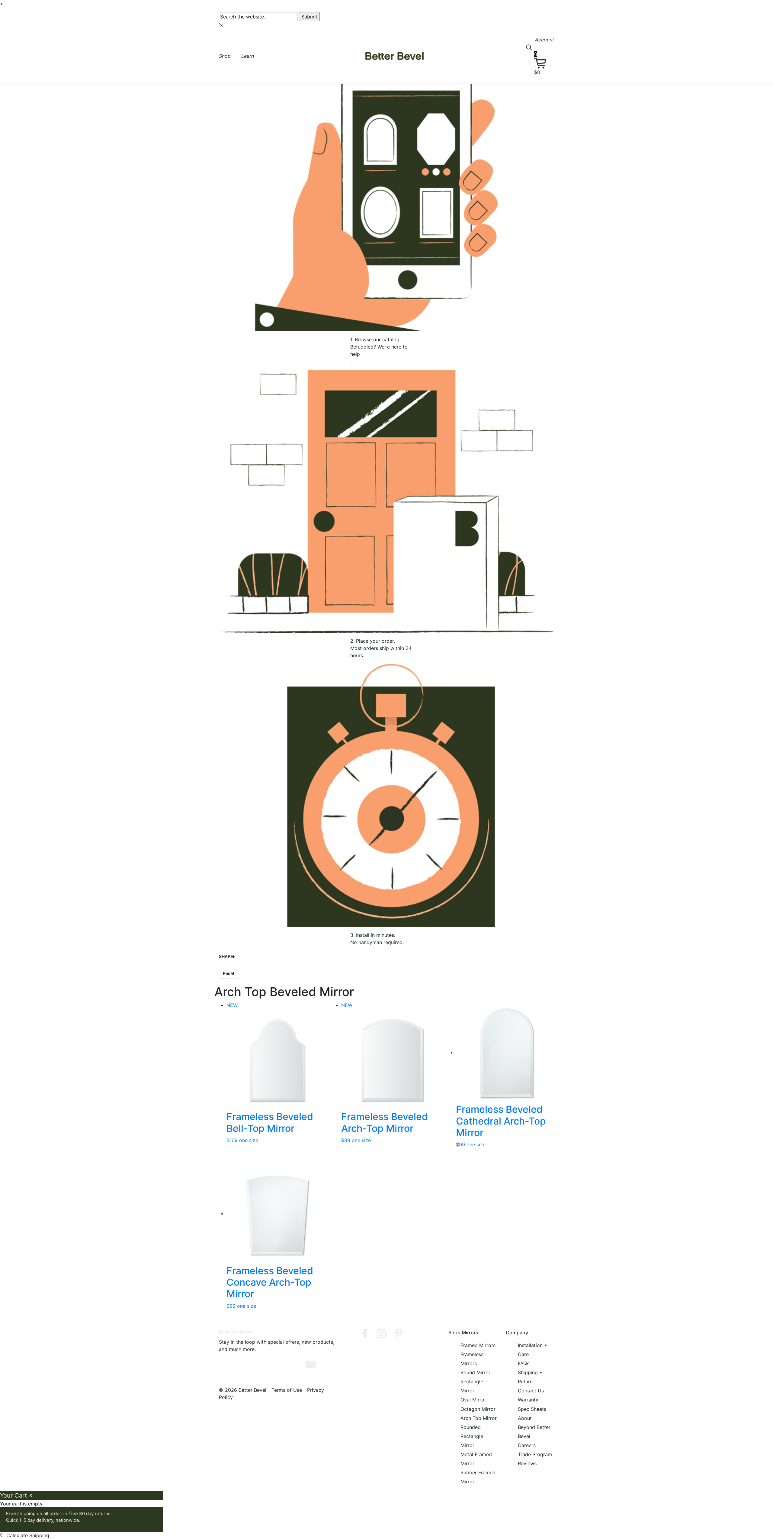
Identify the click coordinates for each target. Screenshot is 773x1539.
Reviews (527, 1463)
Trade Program (535, 1454)
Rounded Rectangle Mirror (471, 1436)
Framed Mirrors (478, 1345)
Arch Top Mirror (478, 1418)
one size (248, 1140)
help (355, 354)
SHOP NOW (418, 6)
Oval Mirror (473, 1400)
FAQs (523, 1363)
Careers (527, 1445)
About (525, 1418)
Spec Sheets (532, 1409)
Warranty (528, 1400)
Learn (247, 56)
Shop (225, 56)
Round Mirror (475, 1372)
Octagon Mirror (478, 1409)
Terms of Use (286, 1390)
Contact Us (531, 1391)
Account (544, 40)
